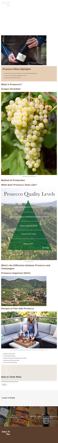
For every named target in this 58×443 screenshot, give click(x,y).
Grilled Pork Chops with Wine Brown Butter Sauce (15, 358)
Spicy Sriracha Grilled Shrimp (10, 362)
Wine (47, 3)
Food (39, 3)
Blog (56, 3)
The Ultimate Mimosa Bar (9, 356)
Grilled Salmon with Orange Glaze (11, 360)
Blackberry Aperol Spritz (9, 353)
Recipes (51, 3)
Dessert (43, 3)
